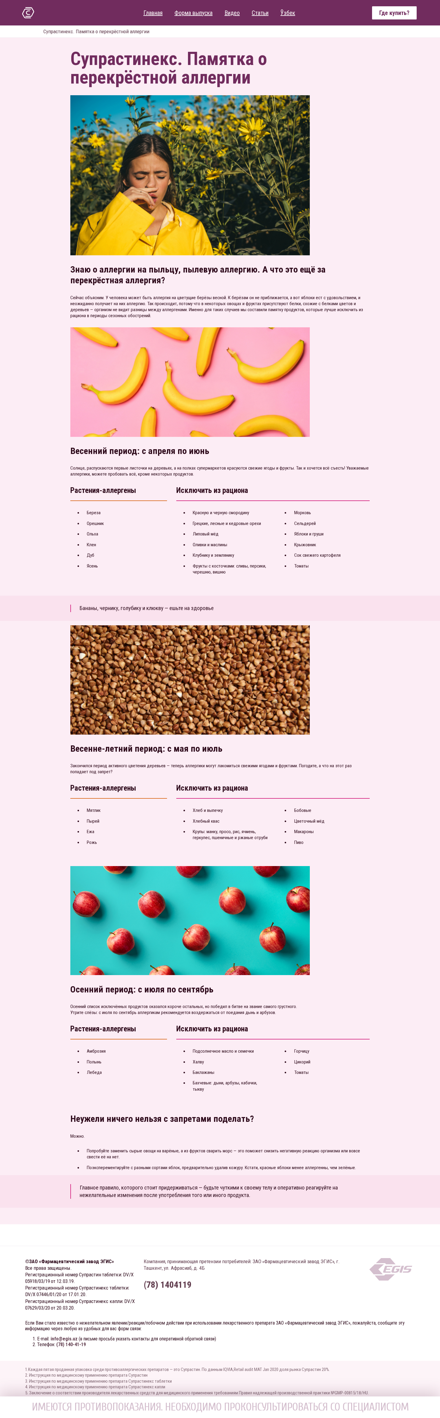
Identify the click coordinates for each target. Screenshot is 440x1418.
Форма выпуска (194, 12)
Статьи (260, 12)
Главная (153, 12)
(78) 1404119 (168, 1284)
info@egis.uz (64, 1339)
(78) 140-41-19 (71, 1344)
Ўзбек (287, 12)
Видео (232, 12)
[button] (394, 12)
